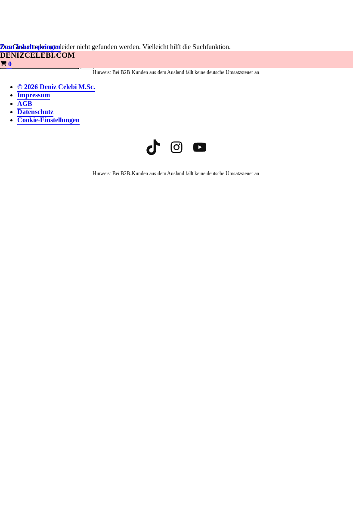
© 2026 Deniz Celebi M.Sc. (56, 86)
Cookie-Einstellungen (48, 120)
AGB (24, 103)
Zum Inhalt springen (30, 46)
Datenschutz (35, 111)
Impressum (33, 95)
